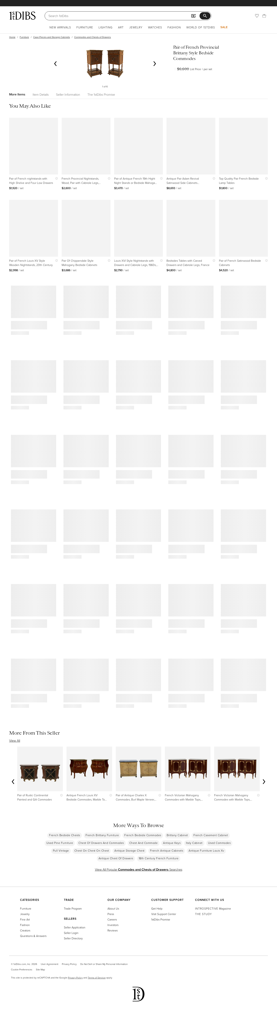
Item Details (41, 94)
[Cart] (264, 16)
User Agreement (49, 964)
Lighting (106, 27)
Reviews (112, 930)
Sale (224, 27)
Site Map (40, 969)
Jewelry (136, 27)
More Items (17, 94)
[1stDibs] (22, 16)
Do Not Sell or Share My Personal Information (104, 964)
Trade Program (73, 908)
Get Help (156, 908)
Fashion (174, 27)
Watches (155, 27)
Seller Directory (73, 938)
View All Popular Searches (138, 869)
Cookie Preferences (21, 969)
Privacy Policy (69, 964)
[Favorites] (257, 16)
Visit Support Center (163, 914)
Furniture (84, 27)
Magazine (213, 908)
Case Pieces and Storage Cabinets (51, 37)
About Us (113, 908)
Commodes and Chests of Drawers (92, 37)
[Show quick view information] (55, 178)
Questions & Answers (33, 936)
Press (110, 914)
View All (14, 740)
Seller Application (74, 927)
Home (12, 37)
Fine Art (25, 919)
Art (121, 27)
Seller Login (71, 933)
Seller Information (68, 94)
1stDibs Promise (160, 919)
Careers (112, 919)
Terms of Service (97, 977)
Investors (112, 925)
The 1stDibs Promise (101, 94)
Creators (25, 930)
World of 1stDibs (200, 27)
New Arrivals (60, 27)
